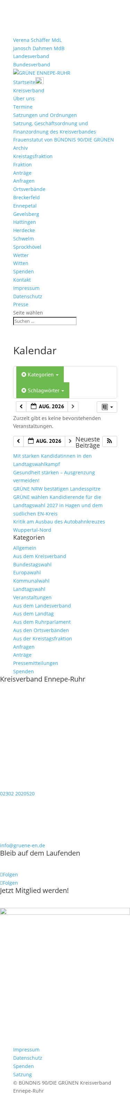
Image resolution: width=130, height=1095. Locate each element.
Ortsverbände (29, 189)
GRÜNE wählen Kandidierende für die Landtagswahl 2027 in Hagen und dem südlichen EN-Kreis (58, 505)
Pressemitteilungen (35, 663)
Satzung (22, 1074)
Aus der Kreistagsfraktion (42, 638)
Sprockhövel (27, 247)
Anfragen (24, 180)
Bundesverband (31, 64)
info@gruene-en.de (22, 845)
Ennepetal (25, 205)
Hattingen (24, 222)
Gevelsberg (26, 214)
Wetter (21, 255)
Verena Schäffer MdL (37, 40)
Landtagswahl (29, 589)
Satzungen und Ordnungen (45, 115)
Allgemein (24, 548)
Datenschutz (27, 296)
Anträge (22, 173)
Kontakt (22, 279)
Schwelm (23, 238)
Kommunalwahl (31, 580)
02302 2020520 (17, 793)
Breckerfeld (26, 197)
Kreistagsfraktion (33, 156)
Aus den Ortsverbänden (41, 630)
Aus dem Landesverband (42, 605)
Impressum (26, 288)
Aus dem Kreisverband (39, 556)
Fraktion (22, 164)
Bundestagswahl (32, 564)
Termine (23, 106)
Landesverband (31, 56)
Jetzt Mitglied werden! (34, 890)
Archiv (20, 148)
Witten (20, 263)
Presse (20, 304)
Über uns (24, 98)
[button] (109, 441)
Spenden (23, 271)
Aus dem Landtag (33, 613)
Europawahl (27, 572)
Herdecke (24, 230)
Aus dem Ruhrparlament (42, 622)
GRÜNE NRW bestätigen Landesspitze (57, 488)
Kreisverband (28, 90)
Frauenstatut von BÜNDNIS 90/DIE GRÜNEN (63, 139)
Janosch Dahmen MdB (38, 48)
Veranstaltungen (32, 597)
